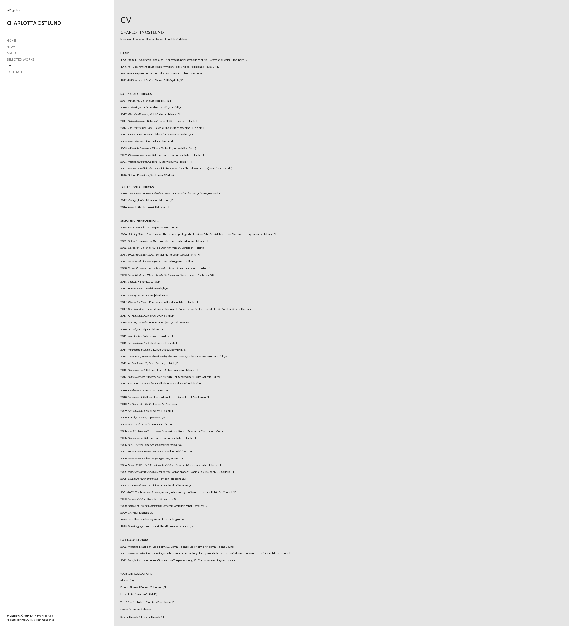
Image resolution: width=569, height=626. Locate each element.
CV (9, 66)
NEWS (11, 46)
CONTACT (14, 72)
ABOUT (12, 53)
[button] (13, 10)
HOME (11, 40)
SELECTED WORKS (20, 59)
